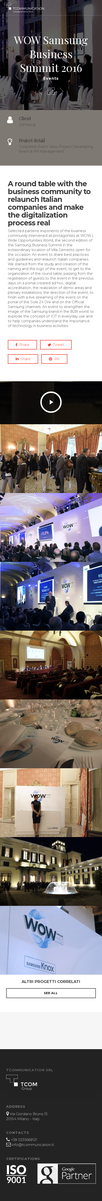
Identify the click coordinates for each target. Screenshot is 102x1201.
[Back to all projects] (51, 91)
